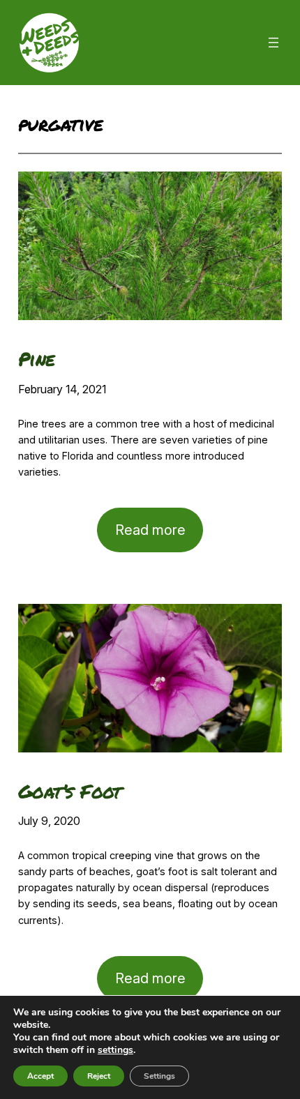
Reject (98, 1076)
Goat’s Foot (69, 791)
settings (115, 1050)
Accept (40, 1076)
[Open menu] (273, 42)
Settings (159, 1076)
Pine (36, 359)
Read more (159, 536)
